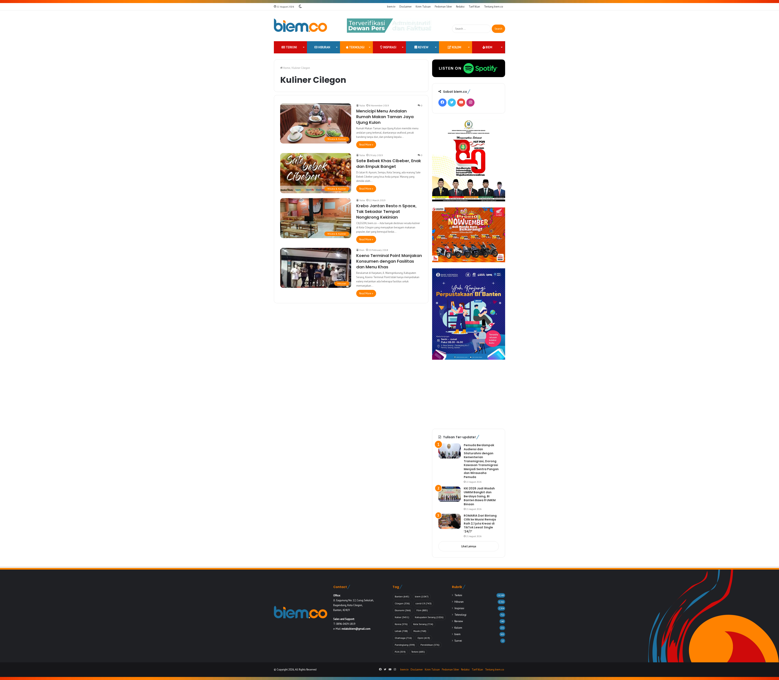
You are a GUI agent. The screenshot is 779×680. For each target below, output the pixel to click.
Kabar (402, 617)
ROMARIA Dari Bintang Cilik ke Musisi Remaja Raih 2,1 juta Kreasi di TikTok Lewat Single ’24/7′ (480, 523)
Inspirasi (389, 47)
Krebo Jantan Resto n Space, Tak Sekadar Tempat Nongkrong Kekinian (386, 211)
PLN (400, 651)
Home (286, 68)
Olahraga (403, 637)
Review (422, 47)
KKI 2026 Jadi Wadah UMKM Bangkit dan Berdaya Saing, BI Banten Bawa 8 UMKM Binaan (480, 496)
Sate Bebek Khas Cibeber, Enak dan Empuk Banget (388, 163)
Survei (458, 640)
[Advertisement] (468, 394)
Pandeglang (405, 644)
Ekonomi (403, 610)
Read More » (366, 144)
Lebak (401, 631)
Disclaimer (405, 6)
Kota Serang (423, 624)
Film (422, 610)
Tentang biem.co (493, 6)
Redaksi (460, 6)
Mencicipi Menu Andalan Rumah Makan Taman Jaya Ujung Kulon (385, 116)
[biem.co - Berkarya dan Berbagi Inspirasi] (300, 25)
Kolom (456, 47)
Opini (423, 637)
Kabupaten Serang (429, 617)
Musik (419, 631)
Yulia (362, 105)
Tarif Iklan (474, 6)
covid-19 (423, 603)
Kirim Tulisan (423, 6)
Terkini (291, 47)
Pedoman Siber (443, 6)
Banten (402, 596)
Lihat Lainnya (468, 546)
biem (488, 47)
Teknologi (356, 47)
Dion (361, 249)
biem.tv (391, 6)
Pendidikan (430, 644)
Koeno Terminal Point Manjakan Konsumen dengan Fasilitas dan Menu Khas (389, 261)
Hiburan (323, 47)
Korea (401, 624)
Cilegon (402, 603)
